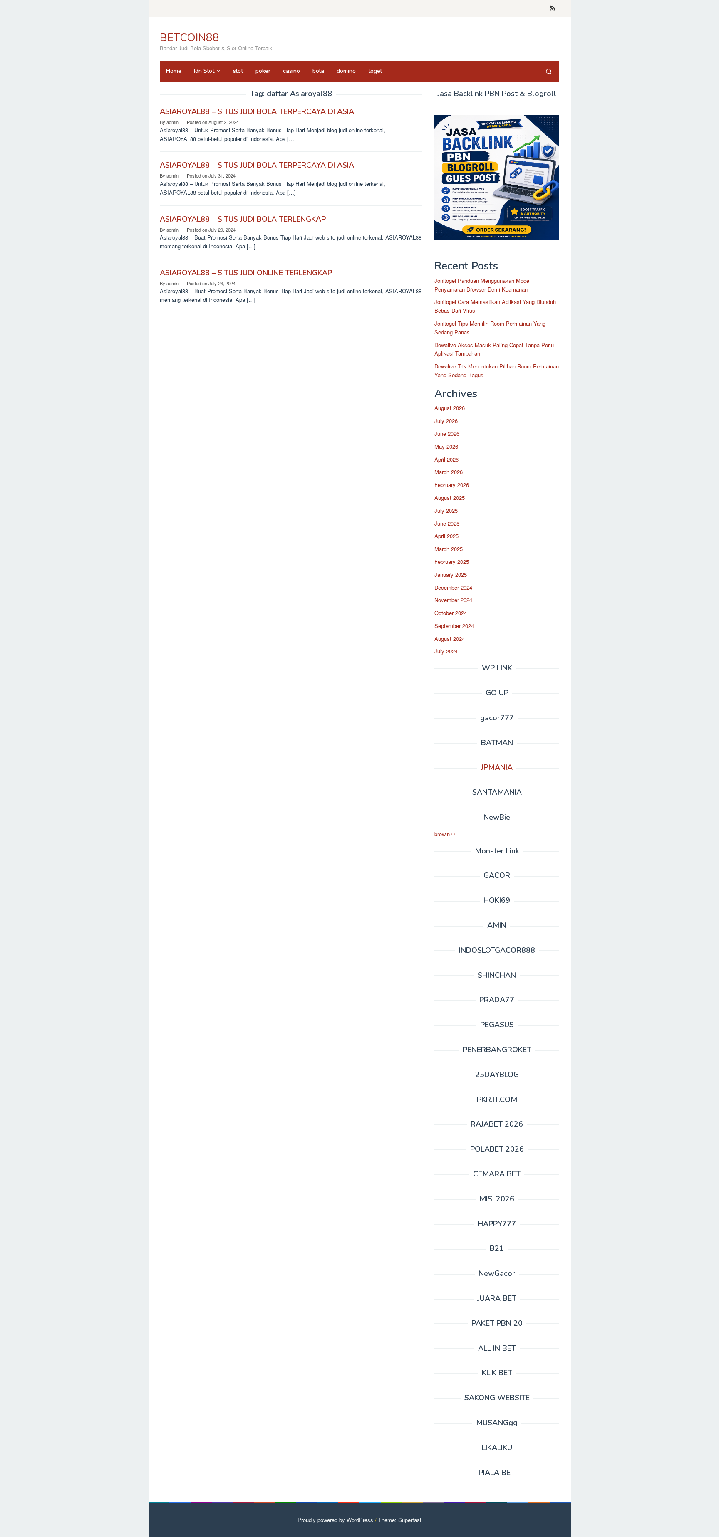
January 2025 (450, 574)
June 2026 (446, 433)
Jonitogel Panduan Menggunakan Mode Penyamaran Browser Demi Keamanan (481, 285)
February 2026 (451, 485)
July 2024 (446, 651)
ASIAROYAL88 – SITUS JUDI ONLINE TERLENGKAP (246, 273)
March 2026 (448, 472)
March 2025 (448, 549)
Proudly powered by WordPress (335, 1520)
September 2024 (454, 626)
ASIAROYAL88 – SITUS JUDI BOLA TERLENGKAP (243, 219)
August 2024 (449, 638)
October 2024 (450, 613)
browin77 (445, 834)
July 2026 (446, 421)
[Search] (548, 71)
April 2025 (446, 536)
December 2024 (453, 587)
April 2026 (446, 459)
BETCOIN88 (189, 37)
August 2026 (449, 408)
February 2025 (451, 562)
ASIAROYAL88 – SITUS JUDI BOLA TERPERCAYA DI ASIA (257, 111)
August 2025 (449, 498)
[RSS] (552, 8)
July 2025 (446, 510)
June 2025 (446, 523)
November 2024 (453, 600)
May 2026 (446, 446)
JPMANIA (497, 767)
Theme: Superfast (399, 1520)
